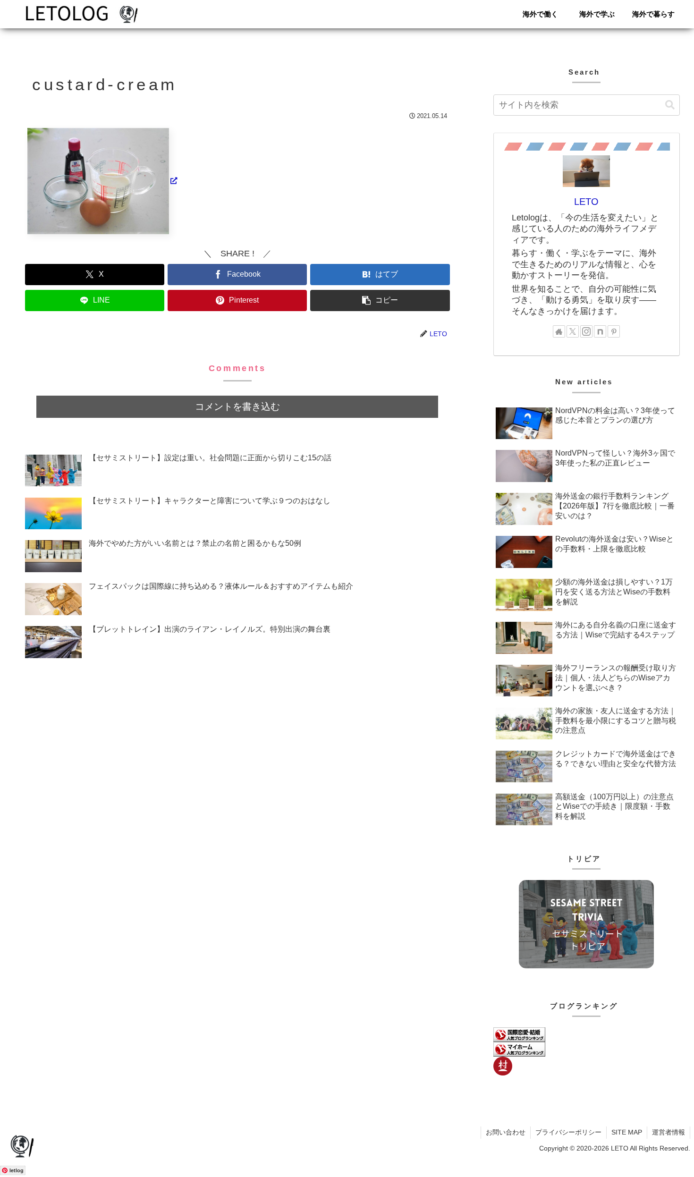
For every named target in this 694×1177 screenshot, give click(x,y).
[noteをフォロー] (600, 331)
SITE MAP (626, 1132)
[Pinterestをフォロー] (614, 331)
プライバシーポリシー (568, 1132)
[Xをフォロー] (573, 331)
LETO (586, 201)
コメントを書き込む (237, 406)
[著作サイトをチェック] (559, 331)
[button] (379, 300)
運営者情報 (668, 1132)
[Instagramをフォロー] (586, 331)
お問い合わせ (505, 1132)
